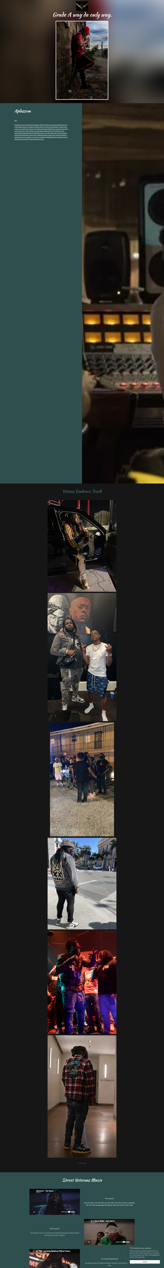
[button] (82, 1163)
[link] (82, 2)
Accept (144, 1262)
